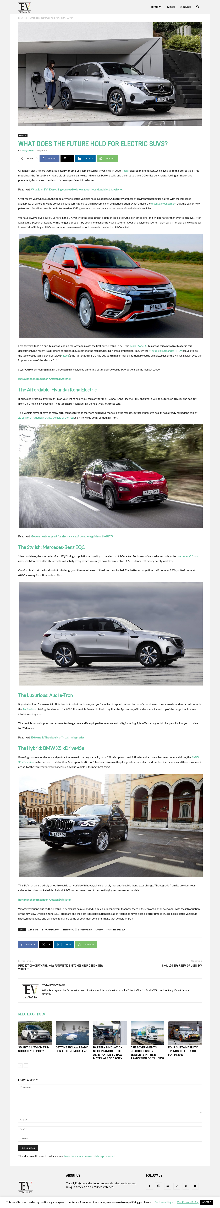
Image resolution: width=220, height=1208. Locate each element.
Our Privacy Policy (188, 1202)
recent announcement (163, 203)
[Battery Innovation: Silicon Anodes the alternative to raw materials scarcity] (110, 1033)
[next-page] (26, 1065)
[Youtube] (195, 1186)
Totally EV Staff (27, 150)
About (171, 7)
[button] (198, 7)
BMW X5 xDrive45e (50, 929)
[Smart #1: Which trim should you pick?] (35, 1033)
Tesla (125, 170)
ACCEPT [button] (206, 1202)
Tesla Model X (138, 345)
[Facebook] (149, 1186)
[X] (186, 1186)
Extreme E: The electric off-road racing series (57, 737)
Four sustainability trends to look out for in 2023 (183, 1051)
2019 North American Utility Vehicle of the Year (46, 417)
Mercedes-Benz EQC (116, 929)
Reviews (156, 7)
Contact (185, 7)
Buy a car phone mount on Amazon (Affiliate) (44, 378)
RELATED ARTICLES (31, 1014)
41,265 (65, 355)
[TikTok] (176, 1186)
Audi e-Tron (29, 709)
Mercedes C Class (187, 556)
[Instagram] (158, 1185)
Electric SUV (68, 929)
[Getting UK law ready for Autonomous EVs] (72, 1033)
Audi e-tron (33, 929)
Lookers (99, 929)
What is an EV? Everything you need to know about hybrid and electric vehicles (77, 189)
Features (22, 17)
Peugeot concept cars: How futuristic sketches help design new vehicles (60, 967)
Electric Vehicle (85, 929)
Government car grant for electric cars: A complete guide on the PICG (72, 536)
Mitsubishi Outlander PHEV (165, 350)
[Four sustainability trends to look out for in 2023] (185, 1033)
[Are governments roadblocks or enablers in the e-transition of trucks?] (147, 1033)
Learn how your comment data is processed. (89, 1156)
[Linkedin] (167, 1186)
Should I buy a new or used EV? (182, 965)
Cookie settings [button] (164, 1202)
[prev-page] (20, 1065)
